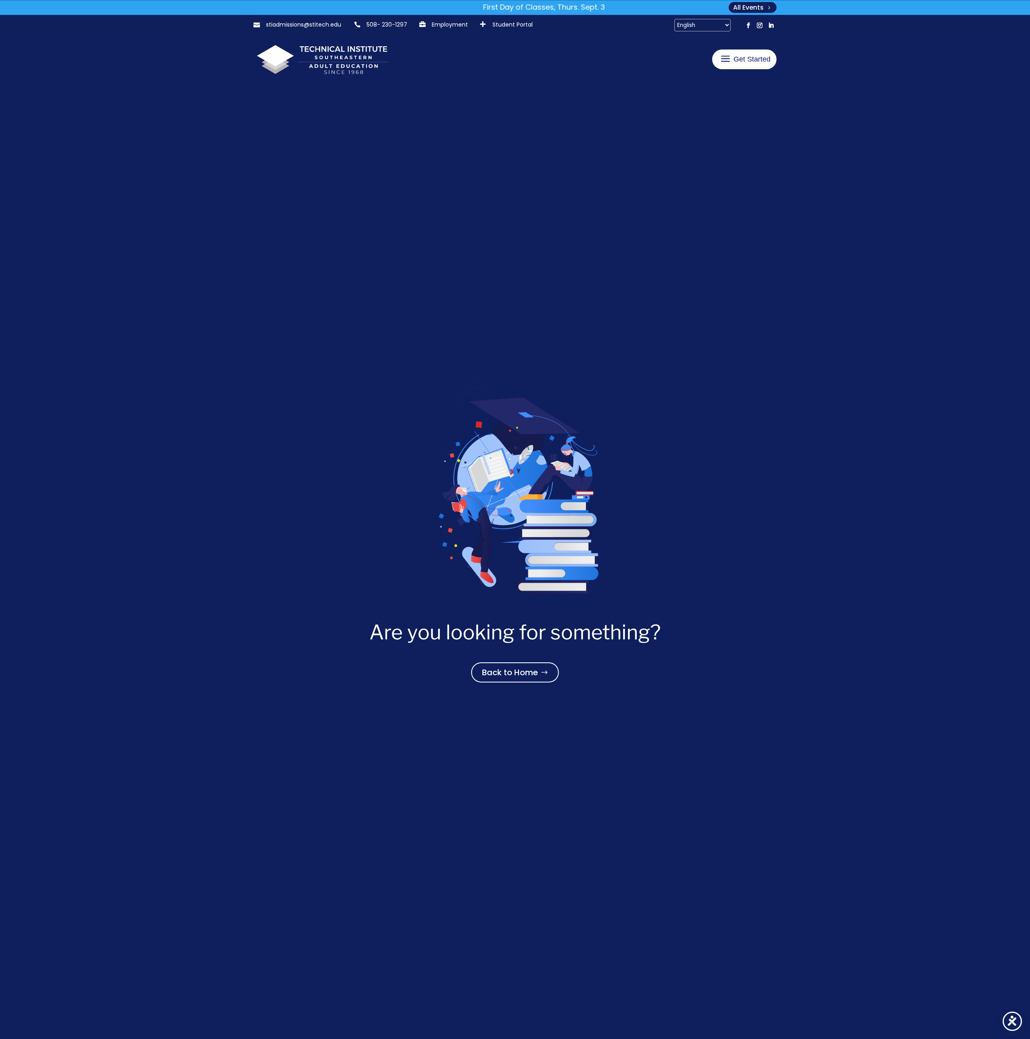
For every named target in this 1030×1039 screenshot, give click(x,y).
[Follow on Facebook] (748, 25)
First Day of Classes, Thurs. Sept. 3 (522, 7)
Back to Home (510, 672)
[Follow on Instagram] (759, 25)
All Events (748, 7)
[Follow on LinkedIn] (771, 25)
